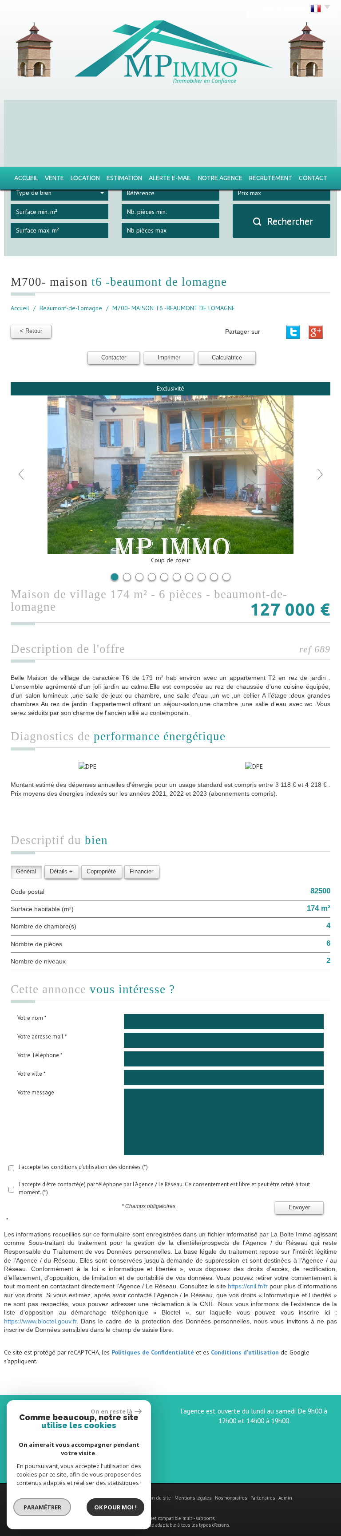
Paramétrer (42, 1507)
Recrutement (270, 178)
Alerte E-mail (170, 178)
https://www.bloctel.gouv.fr (40, 1321)
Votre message (35, 1092)
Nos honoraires (231, 1498)
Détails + (61, 872)
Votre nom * (32, 1018)
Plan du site (158, 1498)
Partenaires (262, 1498)
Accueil (26, 178)
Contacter (113, 358)
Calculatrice (227, 358)
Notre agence (220, 178)
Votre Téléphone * (40, 1055)
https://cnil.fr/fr (248, 1286)
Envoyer (299, 1207)
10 (226, 577)
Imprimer (169, 358)
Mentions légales (192, 1498)
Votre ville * (31, 1074)
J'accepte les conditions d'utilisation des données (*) (83, 1167)
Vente (54, 178)
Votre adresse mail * (42, 1036)
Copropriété (101, 872)
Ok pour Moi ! (115, 1507)
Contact (313, 178)
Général (26, 872)
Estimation (124, 178)
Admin (285, 1498)
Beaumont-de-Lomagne (71, 308)
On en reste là (111, 1411)
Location (85, 178)
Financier (141, 872)
